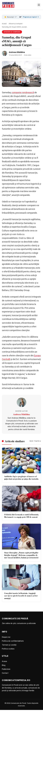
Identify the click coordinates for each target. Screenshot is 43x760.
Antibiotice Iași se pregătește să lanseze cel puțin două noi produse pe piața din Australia (21, 477)
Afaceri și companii (15, 23)
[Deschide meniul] (39, 5)
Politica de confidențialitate (13, 641)
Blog (3, 665)
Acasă (4, 23)
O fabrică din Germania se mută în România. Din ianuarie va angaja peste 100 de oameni (21, 515)
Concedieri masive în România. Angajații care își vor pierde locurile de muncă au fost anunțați (21, 596)
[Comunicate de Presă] (8, 5)
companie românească (23, 92)
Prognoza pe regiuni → (31, 17)
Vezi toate (35, 441)
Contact (5, 673)
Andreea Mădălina (17, 52)
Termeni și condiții (9, 645)
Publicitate (6, 669)
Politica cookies (8, 649)
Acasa (4, 661)
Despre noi (6, 637)
